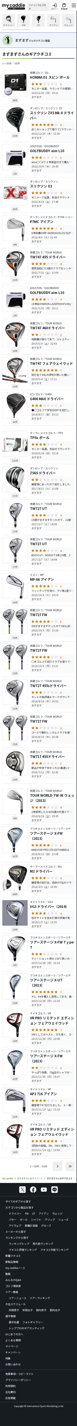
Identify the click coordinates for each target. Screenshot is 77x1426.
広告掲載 (10, 1398)
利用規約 (10, 1386)
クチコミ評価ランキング (23, 1249)
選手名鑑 (14, 1322)
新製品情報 (11, 1262)
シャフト (36, 1219)
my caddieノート (15, 1268)
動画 (7, 1274)
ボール (24, 1219)
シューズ (63, 1219)
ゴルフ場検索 (13, 1286)
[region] (38, 22)
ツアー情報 (11, 1292)
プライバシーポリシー (18, 1380)
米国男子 (14, 1310)
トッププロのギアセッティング (26, 1328)
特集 (7, 1358)
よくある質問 (13, 1340)
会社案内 (10, 1392)
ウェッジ (57, 1213)
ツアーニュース (17, 1298)
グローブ (46, 1225)
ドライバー (15, 1213)
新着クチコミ (13, 1255)
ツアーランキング (40, 1298)
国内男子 (41, 1310)
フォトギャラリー (32, 1322)
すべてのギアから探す (18, 1201)
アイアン (44, 1213)
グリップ (50, 1219)
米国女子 (27, 1310)
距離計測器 (31, 1225)
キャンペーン (13, 1352)
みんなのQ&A (13, 1280)
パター (12, 1219)
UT (33, 1213)
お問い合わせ (13, 1364)
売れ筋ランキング (43, 1243)
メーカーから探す (15, 1231)
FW (27, 1213)
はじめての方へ (14, 1334)
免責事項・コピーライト (19, 1374)
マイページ (11, 1346)
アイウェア (15, 1225)
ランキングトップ (19, 1243)
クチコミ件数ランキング (54, 1249)
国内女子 (55, 1310)
